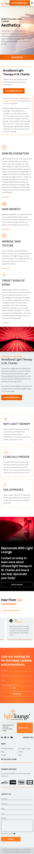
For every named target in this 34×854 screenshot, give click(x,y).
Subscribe (17, 694)
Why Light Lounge (24, 748)
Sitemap (13, 852)
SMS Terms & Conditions (7, 688)
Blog (2, 752)
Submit (11, 839)
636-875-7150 (28, 737)
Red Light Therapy (7, 748)
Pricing (3, 755)
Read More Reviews (11, 610)
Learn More (6, 197)
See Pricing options (14, 91)
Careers (20, 752)
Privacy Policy (27, 849)
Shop (20, 755)
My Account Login (8, 759)
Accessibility (6, 852)
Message (3, 818)
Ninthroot (28, 852)
